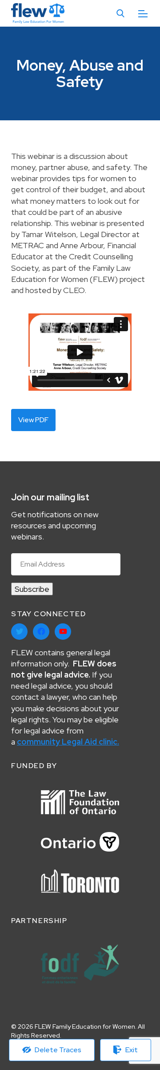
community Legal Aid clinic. (68, 742)
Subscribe (32, 589)
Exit (131, 1049)
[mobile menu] (143, 13)
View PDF (33, 419)
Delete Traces (58, 1049)
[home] (37, 13)
